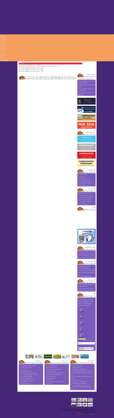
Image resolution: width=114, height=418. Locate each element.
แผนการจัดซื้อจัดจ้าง (83, 174)
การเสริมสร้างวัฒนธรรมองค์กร (85, 276)
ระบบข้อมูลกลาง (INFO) (26, 371)
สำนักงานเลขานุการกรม (77, 366)
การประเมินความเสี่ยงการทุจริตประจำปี (87, 270)
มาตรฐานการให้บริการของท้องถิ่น (54, 369)
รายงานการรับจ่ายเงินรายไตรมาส (86, 198)
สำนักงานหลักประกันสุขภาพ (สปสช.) (28, 373)
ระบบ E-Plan (24, 369)
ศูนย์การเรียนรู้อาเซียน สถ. (52, 366)
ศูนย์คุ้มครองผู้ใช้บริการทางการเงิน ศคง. (81, 385)
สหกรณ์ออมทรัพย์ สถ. (51, 371)
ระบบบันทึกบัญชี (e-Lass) (26, 367)
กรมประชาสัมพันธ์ (76, 367)
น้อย (80, 328)
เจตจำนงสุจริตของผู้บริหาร (84, 266)
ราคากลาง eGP (82, 177)
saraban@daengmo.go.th (80, 413)
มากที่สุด (81, 309)
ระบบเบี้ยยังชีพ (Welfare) (26, 376)
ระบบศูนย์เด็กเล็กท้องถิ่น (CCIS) (28, 380)
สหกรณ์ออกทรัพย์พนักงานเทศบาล (54, 374)
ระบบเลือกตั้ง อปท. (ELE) (26, 382)
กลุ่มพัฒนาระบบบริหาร (51, 376)
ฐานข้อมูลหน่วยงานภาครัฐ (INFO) (80, 383)
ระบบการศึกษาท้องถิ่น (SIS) (27, 378)
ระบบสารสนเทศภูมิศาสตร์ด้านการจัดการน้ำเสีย (82, 371)
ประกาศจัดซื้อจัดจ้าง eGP (84, 179)
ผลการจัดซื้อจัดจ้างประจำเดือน (85, 181)
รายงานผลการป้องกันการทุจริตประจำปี (87, 258)
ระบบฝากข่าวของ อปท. (26, 383)
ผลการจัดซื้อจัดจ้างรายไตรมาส (85, 183)
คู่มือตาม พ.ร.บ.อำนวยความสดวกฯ (80, 382)
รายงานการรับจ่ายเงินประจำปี (85, 200)
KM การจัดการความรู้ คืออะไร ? (85, 78)
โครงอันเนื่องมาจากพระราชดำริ (79, 369)
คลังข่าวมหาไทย (76, 380)
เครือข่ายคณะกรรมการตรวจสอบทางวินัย (55, 382)
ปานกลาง (81, 321)
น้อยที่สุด (81, 334)
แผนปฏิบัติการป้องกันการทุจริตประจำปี (87, 252)
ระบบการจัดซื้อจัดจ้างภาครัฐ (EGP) (28, 366)
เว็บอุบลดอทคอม (92, 413)
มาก (80, 315)
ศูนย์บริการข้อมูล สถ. (51, 378)
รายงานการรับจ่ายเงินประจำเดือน (86, 195)
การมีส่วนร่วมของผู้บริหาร (84, 268)
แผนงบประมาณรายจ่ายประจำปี (85, 193)
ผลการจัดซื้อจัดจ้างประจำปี (85, 185)
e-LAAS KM (50, 380)
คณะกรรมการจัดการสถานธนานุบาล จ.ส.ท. (56, 373)
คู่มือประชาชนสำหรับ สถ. (52, 367)
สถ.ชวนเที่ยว (49, 383)
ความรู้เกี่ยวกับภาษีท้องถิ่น (84, 204)
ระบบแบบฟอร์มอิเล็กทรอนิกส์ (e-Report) (29, 374)
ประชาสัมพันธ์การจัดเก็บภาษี (85, 202)
